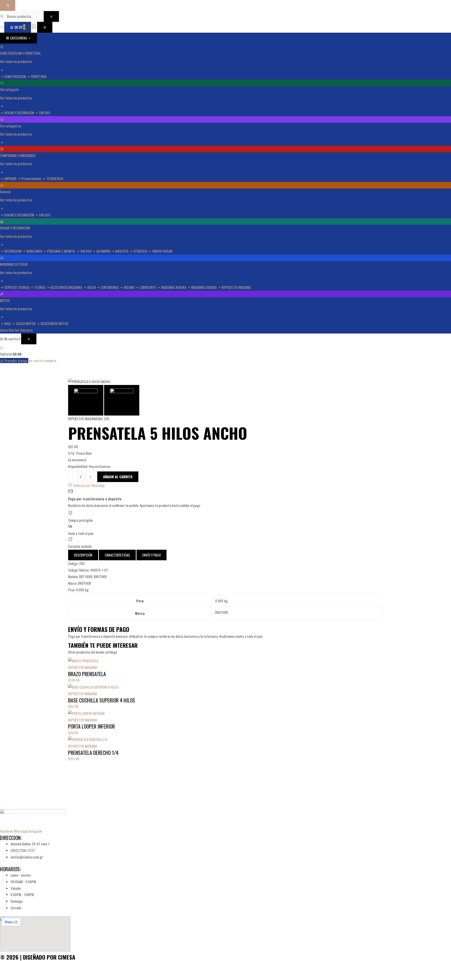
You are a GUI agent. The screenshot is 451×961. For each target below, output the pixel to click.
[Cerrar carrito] (28, 338)
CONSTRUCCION (15, 76)
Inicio (4, 330)
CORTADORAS (110, 287)
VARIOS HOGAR (162, 251)
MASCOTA (122, 251)
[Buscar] (7, 5)
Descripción (83, 554)
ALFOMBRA (103, 251)
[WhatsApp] (34, 27)
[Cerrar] (51, 16)
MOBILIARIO (34, 251)
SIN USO (44, 112)
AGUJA (91, 287)
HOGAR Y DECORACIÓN (19, 112)
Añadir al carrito (117, 476)
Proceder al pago (16, 360)
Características (117, 554)
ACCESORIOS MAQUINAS (66, 287)
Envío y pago (151, 554)
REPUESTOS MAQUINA (236, 287)
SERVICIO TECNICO (17, 287)
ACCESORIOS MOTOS (54, 323)
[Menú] (44, 27)
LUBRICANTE (148, 287)
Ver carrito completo (42, 360)
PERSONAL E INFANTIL (61, 251)
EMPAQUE (10, 178)
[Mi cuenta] (2, 27)
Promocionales (31, 178)
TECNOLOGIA (54, 178)
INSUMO (129, 287)
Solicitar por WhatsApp (89, 485)
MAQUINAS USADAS (204, 287)
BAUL (8, 323)
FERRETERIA (38, 76)
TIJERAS (40, 287)
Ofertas (13, 330)
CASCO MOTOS (25, 323)
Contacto (26, 330)
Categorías (18, 37)
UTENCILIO (140, 251)
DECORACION (13, 251)
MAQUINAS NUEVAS (173, 287)
